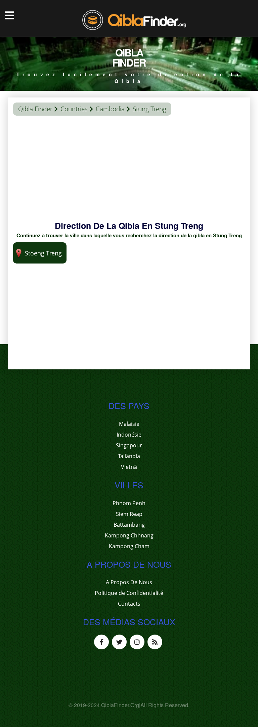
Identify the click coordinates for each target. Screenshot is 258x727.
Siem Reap (129, 514)
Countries (74, 109)
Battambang (129, 524)
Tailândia (129, 456)
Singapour (129, 445)
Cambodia (110, 109)
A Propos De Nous (129, 582)
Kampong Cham (129, 546)
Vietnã (129, 467)
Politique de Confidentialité (129, 593)
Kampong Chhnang (129, 535)
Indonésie (129, 434)
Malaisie (129, 424)
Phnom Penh (129, 503)
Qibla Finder (35, 109)
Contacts (129, 603)
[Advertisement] (129, 173)
